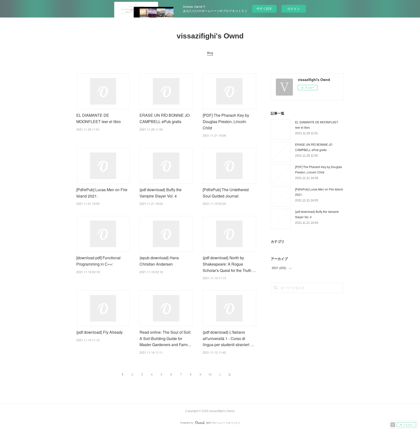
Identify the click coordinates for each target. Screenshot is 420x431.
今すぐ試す (264, 8)
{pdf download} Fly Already (99, 332)
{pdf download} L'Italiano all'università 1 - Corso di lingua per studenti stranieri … (228, 338)
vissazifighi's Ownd (210, 36)
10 (210, 374)
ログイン (293, 8)
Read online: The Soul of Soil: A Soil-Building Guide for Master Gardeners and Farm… (166, 338)
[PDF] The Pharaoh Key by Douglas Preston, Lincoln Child (226, 121)
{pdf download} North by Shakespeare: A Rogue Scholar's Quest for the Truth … (229, 264)
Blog (210, 53)
